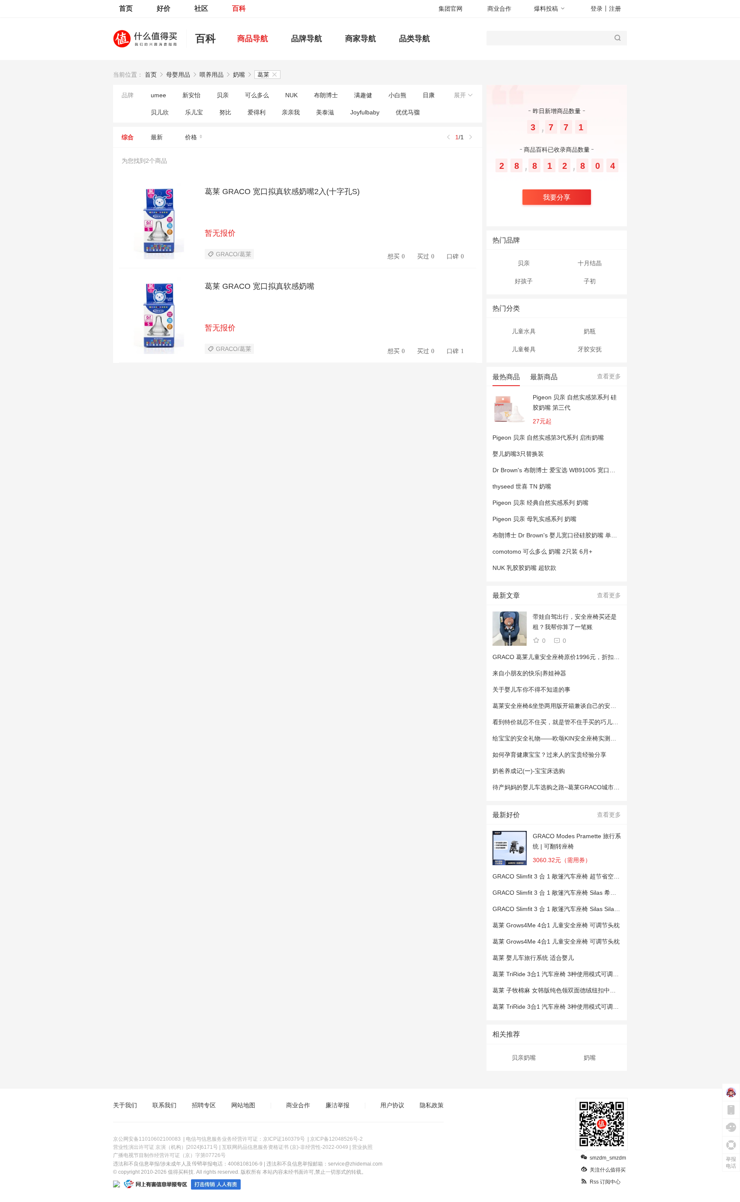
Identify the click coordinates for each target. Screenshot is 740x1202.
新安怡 (191, 95)
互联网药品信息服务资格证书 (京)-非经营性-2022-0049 (285, 1147)
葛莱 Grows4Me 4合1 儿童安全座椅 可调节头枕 (556, 925)
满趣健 (363, 95)
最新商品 (544, 377)
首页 (126, 8)
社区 (201, 8)
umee (158, 95)
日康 (429, 95)
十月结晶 (590, 263)
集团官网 (450, 8)
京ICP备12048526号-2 (336, 1139)
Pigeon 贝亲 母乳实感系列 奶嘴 (534, 519)
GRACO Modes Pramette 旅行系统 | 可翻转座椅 (577, 841)
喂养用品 (212, 74)
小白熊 (397, 95)
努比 (225, 112)
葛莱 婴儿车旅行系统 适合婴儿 (533, 957)
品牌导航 (306, 38)
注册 (615, 8)
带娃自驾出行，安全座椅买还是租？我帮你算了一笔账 (575, 621)
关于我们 (125, 1105)
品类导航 (414, 38)
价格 (191, 137)
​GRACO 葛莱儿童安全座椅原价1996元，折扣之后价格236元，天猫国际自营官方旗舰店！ (612, 656)
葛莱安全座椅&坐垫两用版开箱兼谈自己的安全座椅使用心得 (572, 705)
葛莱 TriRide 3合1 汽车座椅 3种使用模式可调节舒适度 (564, 974)
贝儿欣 (160, 112)
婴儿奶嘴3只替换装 (518, 453)
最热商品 (506, 377)
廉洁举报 (337, 1105)
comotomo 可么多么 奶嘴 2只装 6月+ (542, 551)
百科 (239, 8)
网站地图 (243, 1105)
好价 (163, 8)
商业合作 (499, 8)
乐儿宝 (194, 112)
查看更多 (609, 376)
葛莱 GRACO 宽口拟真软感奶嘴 (259, 286)
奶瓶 (590, 331)
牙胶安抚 (590, 349)
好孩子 (524, 281)
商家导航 (360, 38)
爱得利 (257, 112)
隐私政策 (432, 1105)
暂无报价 (220, 233)
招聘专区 (204, 1105)
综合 (128, 137)
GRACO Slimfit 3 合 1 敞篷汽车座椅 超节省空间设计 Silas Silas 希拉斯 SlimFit (596, 876)
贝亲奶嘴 (524, 1057)
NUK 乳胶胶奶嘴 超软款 (524, 567)
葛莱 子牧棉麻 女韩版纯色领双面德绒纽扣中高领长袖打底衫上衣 (578, 990)
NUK (291, 95)
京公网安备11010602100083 (147, 1139)
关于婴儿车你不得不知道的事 (531, 689)
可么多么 (257, 95)
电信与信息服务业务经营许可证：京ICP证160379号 (245, 1139)
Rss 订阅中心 (605, 1182)
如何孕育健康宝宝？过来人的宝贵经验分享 (549, 754)
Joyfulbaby (364, 112)
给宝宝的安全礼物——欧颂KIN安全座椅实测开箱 (557, 738)
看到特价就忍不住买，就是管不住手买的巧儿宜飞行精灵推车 (573, 722)
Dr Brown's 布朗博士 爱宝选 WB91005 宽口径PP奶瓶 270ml (572, 470)
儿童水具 (524, 331)
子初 (590, 281)
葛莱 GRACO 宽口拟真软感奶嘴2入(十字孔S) (282, 191)
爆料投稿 (546, 8)
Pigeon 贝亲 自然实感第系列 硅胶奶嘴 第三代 (575, 402)
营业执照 (362, 1147)
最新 (157, 137)
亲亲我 (291, 112)
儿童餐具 (524, 349)
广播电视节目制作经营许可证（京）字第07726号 (169, 1155)
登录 (597, 8)
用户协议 (392, 1105)
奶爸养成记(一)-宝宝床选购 (528, 770)
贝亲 (223, 95)
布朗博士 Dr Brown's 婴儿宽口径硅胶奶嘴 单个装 (557, 535)
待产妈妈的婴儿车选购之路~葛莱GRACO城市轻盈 (559, 787)
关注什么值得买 (608, 1170)
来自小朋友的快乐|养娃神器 (529, 673)
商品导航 (252, 38)
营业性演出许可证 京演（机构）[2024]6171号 (165, 1147)
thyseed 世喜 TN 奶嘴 (521, 486)
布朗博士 (326, 95)
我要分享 (556, 197)
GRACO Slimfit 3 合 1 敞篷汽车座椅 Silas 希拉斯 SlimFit (567, 892)
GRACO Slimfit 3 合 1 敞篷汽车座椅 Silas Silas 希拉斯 (564, 908)
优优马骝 (408, 112)
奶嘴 (239, 74)
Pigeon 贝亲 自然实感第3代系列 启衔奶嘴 (548, 437)
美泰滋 (325, 112)
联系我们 (164, 1105)
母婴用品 (178, 74)
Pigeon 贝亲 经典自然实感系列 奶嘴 (540, 502)
